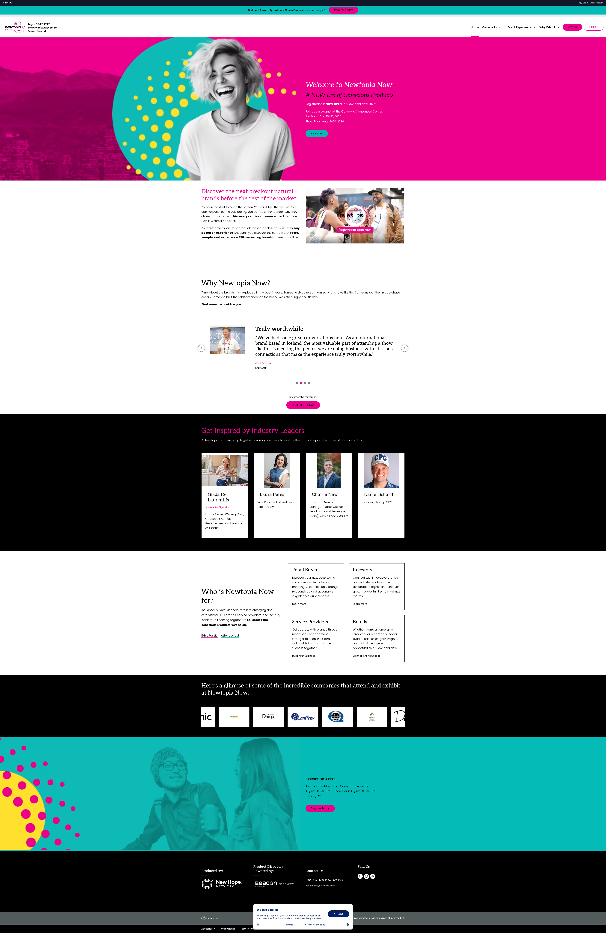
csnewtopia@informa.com (320, 885)
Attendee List (230, 635)
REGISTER (317, 133)
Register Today (343, 10)
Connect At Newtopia (366, 656)
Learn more (299, 604)
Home (475, 27)
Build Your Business (303, 656)
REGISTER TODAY (303, 405)
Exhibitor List (209, 635)
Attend (572, 27)
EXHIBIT (593, 27)
